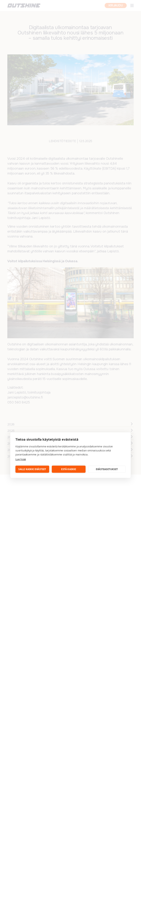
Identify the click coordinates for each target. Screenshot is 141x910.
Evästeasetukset (107, 469)
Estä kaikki (68, 469)
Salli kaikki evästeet (32, 469)
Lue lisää (20, 459)
